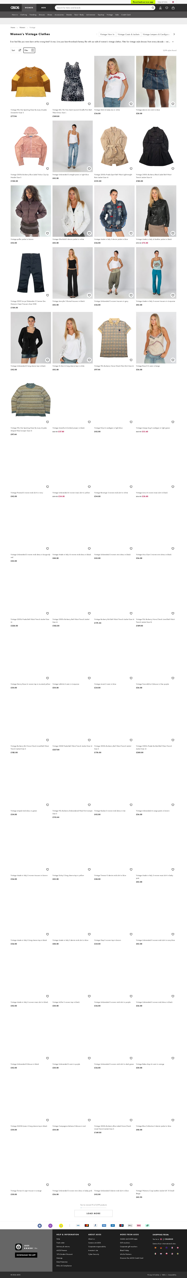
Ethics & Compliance (64, 1265)
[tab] (15, 14)
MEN (43, 8)
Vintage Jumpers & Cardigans (156, 34)
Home (13, 27)
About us (91, 1239)
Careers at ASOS (94, 1243)
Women (22, 27)
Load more (93, 1213)
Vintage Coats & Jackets (129, 34)
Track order (60, 1243)
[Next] (174, 34)
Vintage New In (107, 34)
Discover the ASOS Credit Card (131, 1258)
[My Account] (160, 7)
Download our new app (143, 2)
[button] (155, 1248)
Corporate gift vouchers (128, 1246)
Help (58, 1239)
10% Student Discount (64, 1254)
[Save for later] (48, 104)
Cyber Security (93, 1254)
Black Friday (124, 1250)
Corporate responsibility (97, 1246)
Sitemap (59, 1258)
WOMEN (29, 8)
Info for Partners (126, 1254)
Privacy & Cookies (153, 1275)
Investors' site (93, 1250)
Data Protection (62, 1262)
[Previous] (97, 34)
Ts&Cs (164, 1275)
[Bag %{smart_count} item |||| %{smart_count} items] (173, 7)
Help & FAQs (162, 2)
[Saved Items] (167, 7)
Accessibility (172, 1275)
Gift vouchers (125, 1243)
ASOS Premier (61, 1250)
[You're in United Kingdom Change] (173, 2)
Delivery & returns (63, 1246)
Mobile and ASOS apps (129, 1239)
